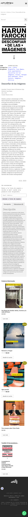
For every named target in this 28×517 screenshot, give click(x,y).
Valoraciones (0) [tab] (18, 204)
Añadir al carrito (7, 357)
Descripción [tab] (7, 204)
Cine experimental (14, 71)
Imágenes (18, 78)
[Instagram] (2, 488)
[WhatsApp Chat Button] (24, 513)
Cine (13, 12)
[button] (26, 3)
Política (11, 80)
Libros (8, 12)
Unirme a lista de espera (12, 199)
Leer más (5, 318)
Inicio (3, 12)
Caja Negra (20, 69)
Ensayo (18, 74)
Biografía (11, 69)
